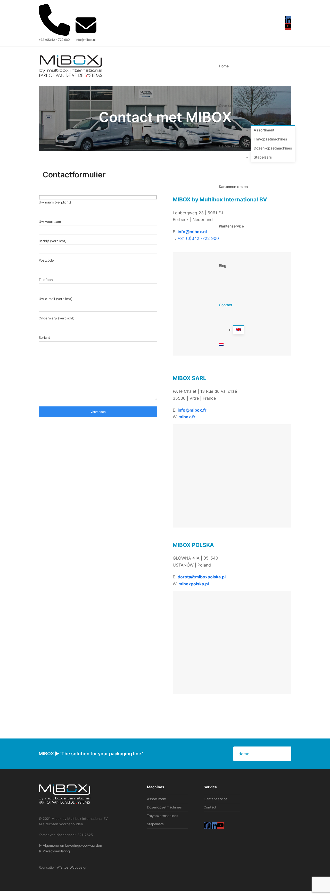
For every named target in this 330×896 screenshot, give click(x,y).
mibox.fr (186, 416)
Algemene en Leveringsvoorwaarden (72, 845)
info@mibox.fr (192, 410)
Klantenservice (215, 799)
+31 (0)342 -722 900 (198, 238)
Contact (210, 807)
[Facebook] (207, 825)
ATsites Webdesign (72, 867)
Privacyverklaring (56, 851)
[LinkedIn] (288, 19)
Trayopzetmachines (162, 816)
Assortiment (157, 799)
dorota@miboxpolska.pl (202, 576)
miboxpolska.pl (193, 583)
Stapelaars (155, 824)
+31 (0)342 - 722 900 (54, 40)
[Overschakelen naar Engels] (238, 330)
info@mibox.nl (86, 40)
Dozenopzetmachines (164, 807)
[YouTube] (288, 26)
